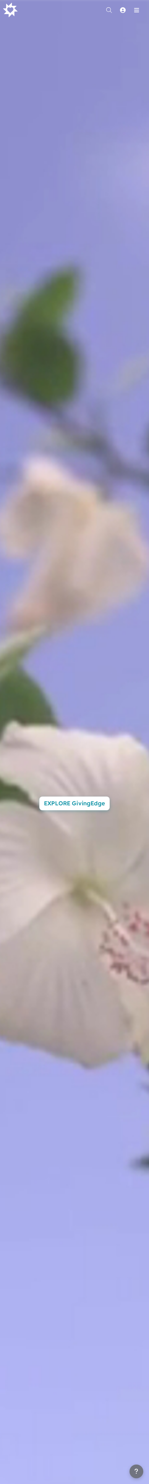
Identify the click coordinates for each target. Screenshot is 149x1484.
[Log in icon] (123, 10)
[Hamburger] (136, 10)
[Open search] (109, 10)
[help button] (136, 1471)
